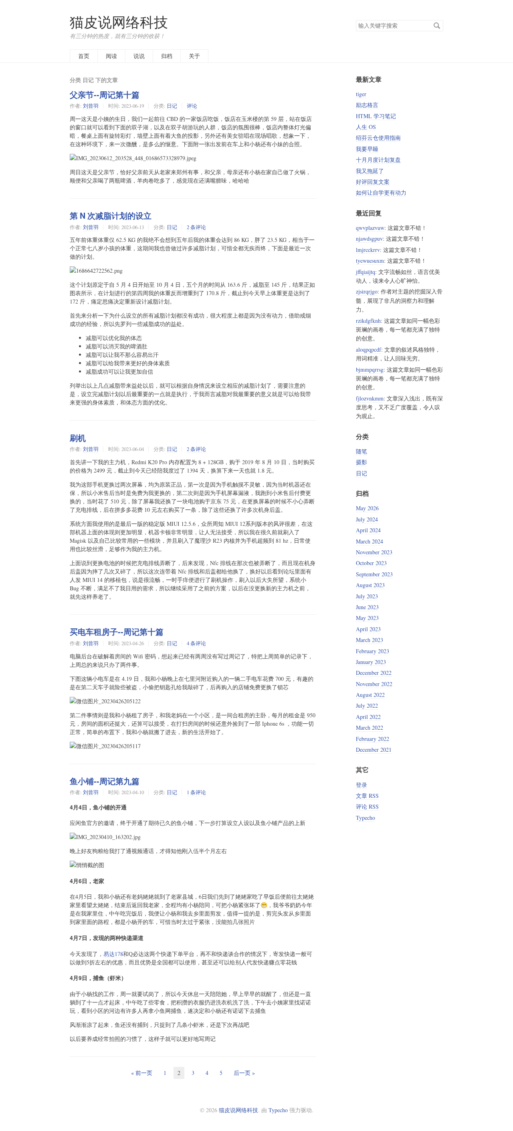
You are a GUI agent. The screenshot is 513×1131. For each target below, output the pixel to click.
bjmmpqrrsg (370, 369)
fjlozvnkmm (370, 398)
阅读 (111, 56)
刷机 (78, 437)
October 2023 (371, 563)
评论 (192, 105)
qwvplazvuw (370, 227)
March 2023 (369, 640)
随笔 (361, 451)
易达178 (113, 954)
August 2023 (370, 585)
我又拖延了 (370, 171)
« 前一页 (141, 1073)
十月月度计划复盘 (378, 159)
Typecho (365, 817)
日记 (172, 105)
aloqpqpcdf (368, 349)
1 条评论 (196, 792)
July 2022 (367, 705)
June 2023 (367, 607)
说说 (139, 56)
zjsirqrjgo (367, 291)
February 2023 (372, 651)
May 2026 (367, 508)
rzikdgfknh (368, 320)
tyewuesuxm (370, 260)
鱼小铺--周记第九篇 (104, 781)
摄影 (361, 462)
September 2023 (374, 574)
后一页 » (244, 1073)
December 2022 (374, 672)
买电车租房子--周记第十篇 (117, 631)
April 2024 (368, 530)
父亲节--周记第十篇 (104, 94)
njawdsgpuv (369, 238)
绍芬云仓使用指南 (378, 137)
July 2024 (367, 519)
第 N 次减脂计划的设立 (110, 215)
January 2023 (371, 662)
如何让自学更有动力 (381, 192)
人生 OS (366, 127)
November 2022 (374, 684)
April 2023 (368, 629)
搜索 (437, 25)
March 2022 (369, 727)
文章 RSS (367, 795)
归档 (166, 56)
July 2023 (367, 596)
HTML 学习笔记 (376, 116)
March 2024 (369, 541)
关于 (194, 56)
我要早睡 (367, 149)
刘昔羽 (91, 105)
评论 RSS (367, 806)
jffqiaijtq (365, 272)
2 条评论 (196, 227)
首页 (83, 56)
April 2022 (368, 716)
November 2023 (374, 552)
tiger (361, 94)
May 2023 (367, 618)
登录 (361, 785)
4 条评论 (196, 643)
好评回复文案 (373, 181)
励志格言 (367, 105)
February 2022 (372, 739)
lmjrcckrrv (368, 250)
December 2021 (374, 749)
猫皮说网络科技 (119, 21)
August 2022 (370, 694)
